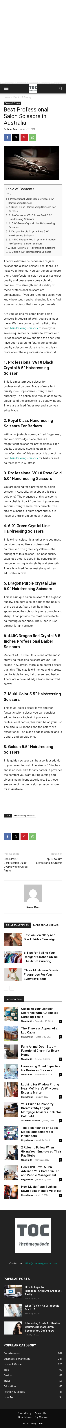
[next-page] (12, 988)
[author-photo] (33, 902)
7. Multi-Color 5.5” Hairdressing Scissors (31, 247)
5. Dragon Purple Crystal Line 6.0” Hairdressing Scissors (28, 233)
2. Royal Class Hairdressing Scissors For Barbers (32, 209)
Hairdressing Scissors (24, 815)
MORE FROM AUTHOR (46, 925)
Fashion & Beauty (22, 97)
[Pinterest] (24, 137)
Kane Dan (12, 129)
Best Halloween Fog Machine (33, 1417)
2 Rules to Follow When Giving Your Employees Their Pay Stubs (41, 1151)
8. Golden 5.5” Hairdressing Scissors (30, 251)
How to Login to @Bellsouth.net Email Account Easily (43, 1291)
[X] (15, 137)
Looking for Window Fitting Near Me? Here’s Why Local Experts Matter (40, 1088)
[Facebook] (7, 137)
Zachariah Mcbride (30, 1120)
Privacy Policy (24, 1413)
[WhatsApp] (32, 137)
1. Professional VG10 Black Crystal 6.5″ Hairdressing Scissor (31, 200)
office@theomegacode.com (40, 1263)
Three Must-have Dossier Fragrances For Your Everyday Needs (42, 974)
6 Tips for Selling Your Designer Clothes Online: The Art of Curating (41, 957)
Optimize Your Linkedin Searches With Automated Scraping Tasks (39, 1013)
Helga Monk (27, 1036)
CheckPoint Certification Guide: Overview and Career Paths (16, 864)
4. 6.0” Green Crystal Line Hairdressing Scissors (32, 225)
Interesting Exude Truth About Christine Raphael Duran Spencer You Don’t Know (43, 1327)
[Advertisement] (33, 49)
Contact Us (40, 1413)
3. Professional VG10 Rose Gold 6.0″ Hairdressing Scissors (30, 217)
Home (7, 97)
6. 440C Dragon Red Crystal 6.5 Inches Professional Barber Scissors (32, 241)
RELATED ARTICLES (17, 925)
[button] (6, 88)
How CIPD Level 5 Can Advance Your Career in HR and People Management (40, 1171)
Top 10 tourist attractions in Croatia (49, 861)
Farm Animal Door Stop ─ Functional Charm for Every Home (40, 1050)
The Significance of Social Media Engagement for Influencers (39, 1132)
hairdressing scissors (24, 328)
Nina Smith (26, 1021)
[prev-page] (6, 988)
